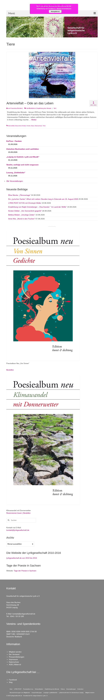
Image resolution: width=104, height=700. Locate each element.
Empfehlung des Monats (43, 108)
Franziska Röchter (16, 108)
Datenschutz (14, 662)
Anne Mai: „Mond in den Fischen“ (21, 219)
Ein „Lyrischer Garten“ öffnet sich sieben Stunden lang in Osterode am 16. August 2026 (43, 199)
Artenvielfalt (11, 125)
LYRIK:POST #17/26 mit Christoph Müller (24, 203)
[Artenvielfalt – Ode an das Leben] (52, 75)
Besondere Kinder (20, 125)
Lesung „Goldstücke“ (15, 173)
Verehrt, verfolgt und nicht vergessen (22, 165)
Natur (32, 125)
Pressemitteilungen (16, 657)
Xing (10, 682)
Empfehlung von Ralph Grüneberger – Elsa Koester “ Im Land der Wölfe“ (37, 207)
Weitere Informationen (64, 9)
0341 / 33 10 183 (17, 616)
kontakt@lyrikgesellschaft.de (17, 530)
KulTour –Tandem (14, 141)
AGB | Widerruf (15, 664)
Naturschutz (38, 125)
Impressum (13, 659)
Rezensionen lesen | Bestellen (18, 513)
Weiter (34, 120)
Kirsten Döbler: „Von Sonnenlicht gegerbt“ (25, 211)
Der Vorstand (14, 654)
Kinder (28, 125)
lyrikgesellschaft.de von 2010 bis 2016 (21, 558)
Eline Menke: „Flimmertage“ (19, 195)
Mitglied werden (15, 652)
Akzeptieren (55, 11)
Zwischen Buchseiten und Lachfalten (22, 149)
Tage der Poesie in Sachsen (25, 571)
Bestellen (10, 370)
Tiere (44, 125)
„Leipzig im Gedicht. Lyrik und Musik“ (22, 157)
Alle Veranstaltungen (14, 181)
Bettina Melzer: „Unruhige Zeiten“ (21, 215)
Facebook (13, 680)
